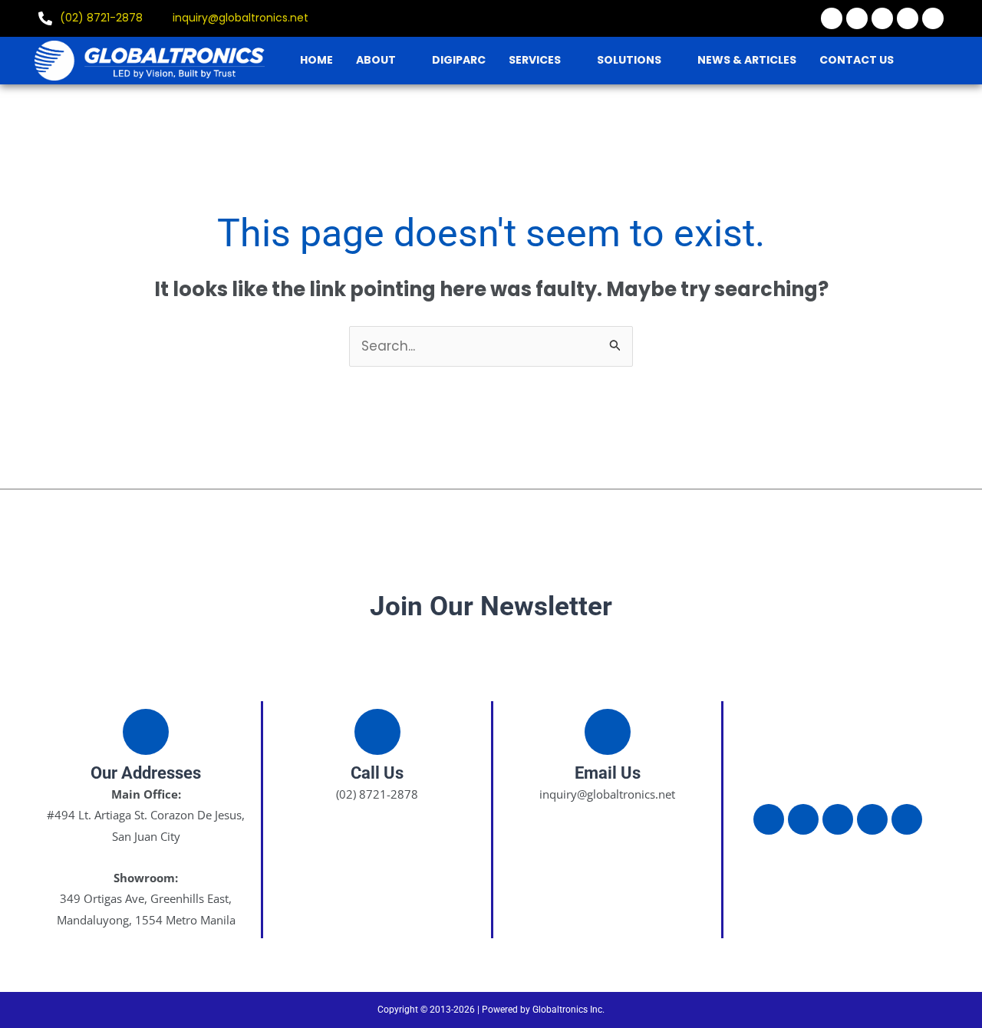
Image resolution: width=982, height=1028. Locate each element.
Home (316, 60)
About (376, 60)
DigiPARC (459, 60)
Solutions (629, 60)
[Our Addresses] (146, 732)
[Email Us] (608, 732)
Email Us (608, 773)
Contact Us (856, 60)
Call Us (377, 773)
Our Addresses (146, 773)
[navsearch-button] (939, 59)
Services (535, 60)
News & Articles (746, 60)
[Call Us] (377, 732)
